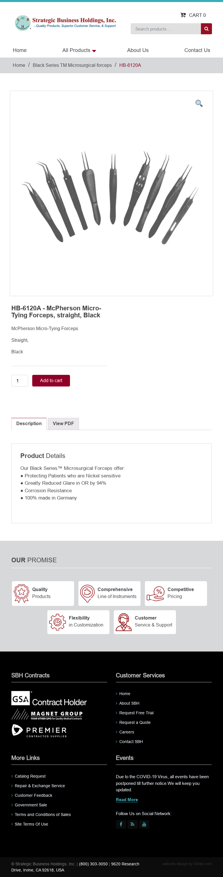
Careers (126, 732)
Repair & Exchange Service (40, 785)
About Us (138, 50)
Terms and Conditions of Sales (43, 814)
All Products (76, 50)
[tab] (29, 424)
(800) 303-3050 (93, 864)
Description (29, 424)
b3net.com (203, 864)
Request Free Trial (136, 712)
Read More (127, 800)
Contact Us (197, 50)
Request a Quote (135, 722)
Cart (197, 15)
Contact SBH (131, 741)
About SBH (129, 703)
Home (20, 50)
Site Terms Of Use (31, 824)
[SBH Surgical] (65, 22)
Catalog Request (30, 776)
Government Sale (31, 805)
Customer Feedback (33, 795)
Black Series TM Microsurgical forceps (72, 65)
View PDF (63, 424)
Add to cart (51, 380)
